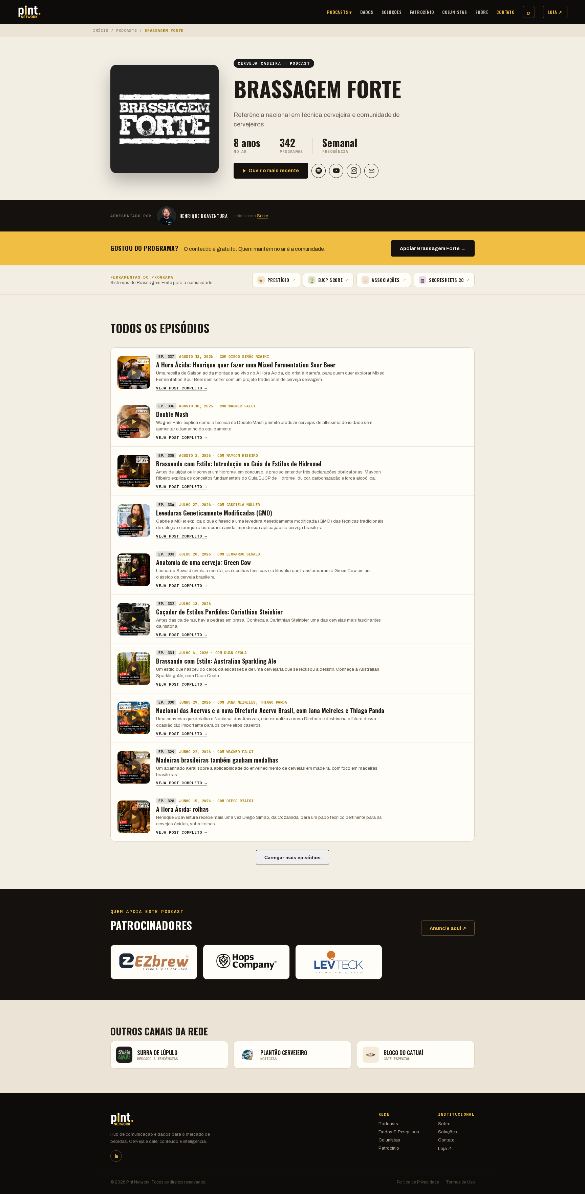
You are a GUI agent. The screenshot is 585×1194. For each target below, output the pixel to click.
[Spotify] (318, 171)
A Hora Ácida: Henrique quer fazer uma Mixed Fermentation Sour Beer (245, 364)
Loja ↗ (555, 12)
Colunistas (454, 12)
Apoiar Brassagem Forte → (432, 248)
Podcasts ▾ (339, 12)
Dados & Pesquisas (398, 1132)
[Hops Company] (246, 962)
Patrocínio (422, 12)
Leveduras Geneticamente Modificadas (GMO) (214, 512)
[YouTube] (336, 171)
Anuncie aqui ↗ (448, 928)
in (116, 1156)
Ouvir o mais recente (273, 170)
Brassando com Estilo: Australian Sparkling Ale (216, 660)
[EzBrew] (153, 962)
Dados (366, 12)
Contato (505, 12)
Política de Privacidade (418, 1182)
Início (100, 30)
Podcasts (126, 30)
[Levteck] (338, 962)
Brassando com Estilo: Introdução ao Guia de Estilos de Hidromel (239, 463)
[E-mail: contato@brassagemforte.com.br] (371, 171)
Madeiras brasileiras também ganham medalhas (217, 759)
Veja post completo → (181, 388)
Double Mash (172, 414)
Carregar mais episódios (292, 857)
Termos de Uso (460, 1182)
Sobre (482, 12)
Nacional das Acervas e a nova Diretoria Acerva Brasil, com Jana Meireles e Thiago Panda (270, 710)
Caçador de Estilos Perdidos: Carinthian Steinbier (219, 611)
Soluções (392, 12)
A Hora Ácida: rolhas (182, 809)
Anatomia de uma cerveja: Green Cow (203, 562)
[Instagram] (354, 171)
